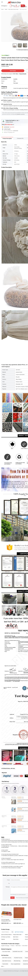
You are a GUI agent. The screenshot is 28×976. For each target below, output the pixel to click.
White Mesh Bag (17, 960)
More (2, 966)
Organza (3, 939)
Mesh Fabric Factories (6, 957)
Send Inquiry (13, 70)
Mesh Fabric (15, 936)
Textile (6, 9)
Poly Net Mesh (5, 964)
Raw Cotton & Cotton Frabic (13, 9)
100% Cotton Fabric (23, 9)
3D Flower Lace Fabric (5, 936)
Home (2, 9)
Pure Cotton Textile (6, 951)
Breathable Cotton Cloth (17, 951)
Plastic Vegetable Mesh (15, 964)
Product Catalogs (19, 931)
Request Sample (22, 73)
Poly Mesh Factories (18, 957)
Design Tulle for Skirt (17, 934)
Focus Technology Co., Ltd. (16, 970)
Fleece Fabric (15, 939)
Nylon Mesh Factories (6, 960)
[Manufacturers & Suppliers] (14, 2)
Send (12, 897)
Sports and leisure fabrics (6, 934)
